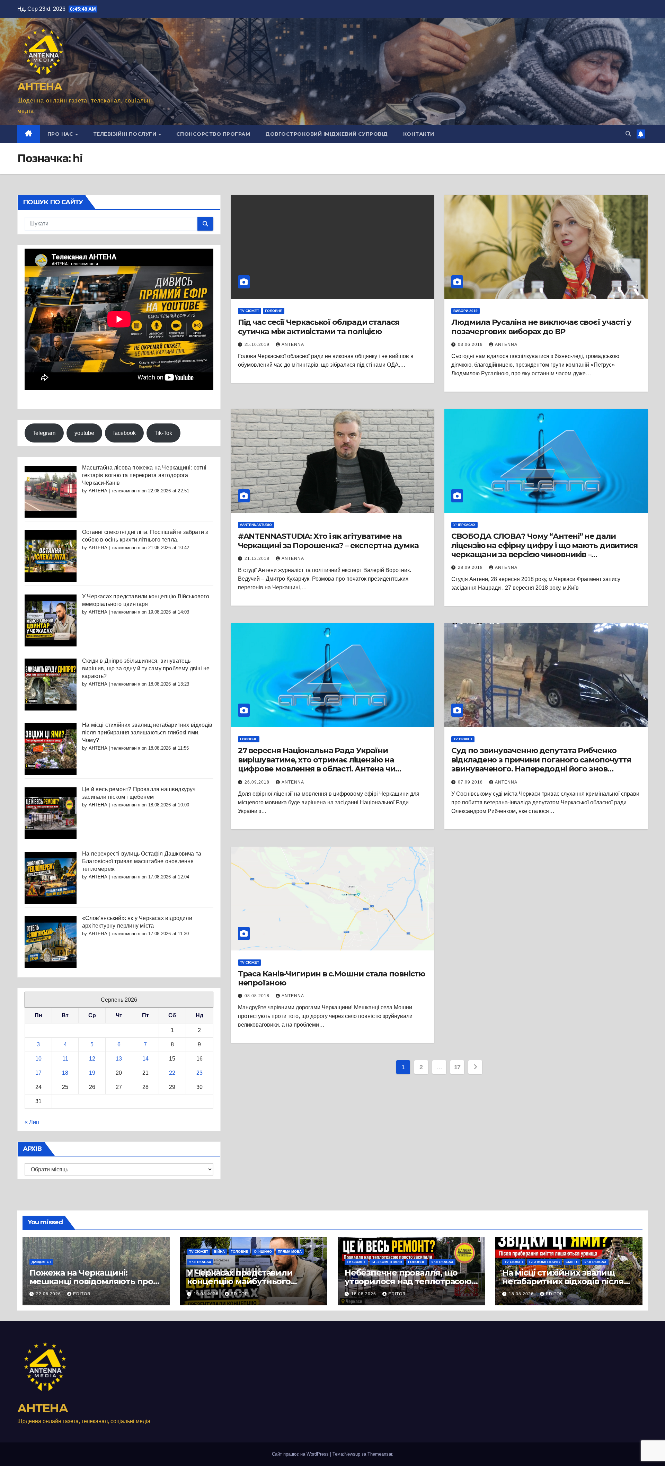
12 (92, 1059)
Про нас (61, 134)
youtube (84, 433)
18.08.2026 (364, 1293)
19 (92, 1073)
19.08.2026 (207, 1293)
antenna (293, 344)
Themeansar (379, 1454)
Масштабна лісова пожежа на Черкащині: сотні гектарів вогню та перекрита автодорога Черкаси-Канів (144, 475)
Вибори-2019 (465, 311)
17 (38, 1073)
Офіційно (263, 1251)
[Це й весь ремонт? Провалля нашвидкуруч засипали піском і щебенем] (51, 813)
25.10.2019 (258, 344)
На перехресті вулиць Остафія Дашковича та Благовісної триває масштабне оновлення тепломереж (141, 861)
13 (119, 1059)
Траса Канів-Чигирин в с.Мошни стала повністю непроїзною (331, 978)
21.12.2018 (258, 558)
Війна (219, 1251)
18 (65, 1073)
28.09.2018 (471, 567)
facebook (124, 433)
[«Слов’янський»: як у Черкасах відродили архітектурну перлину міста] (51, 942)
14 (145, 1059)
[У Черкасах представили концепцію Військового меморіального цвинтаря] (51, 620)
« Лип (32, 1122)
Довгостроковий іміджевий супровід (326, 134)
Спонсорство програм (213, 134)
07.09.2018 (471, 782)
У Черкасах (464, 525)
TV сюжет (249, 311)
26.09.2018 (258, 782)
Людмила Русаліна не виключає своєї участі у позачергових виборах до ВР (541, 327)
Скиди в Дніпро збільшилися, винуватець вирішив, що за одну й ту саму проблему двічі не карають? (146, 668)
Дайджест (41, 1262)
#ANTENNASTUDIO (256, 525)
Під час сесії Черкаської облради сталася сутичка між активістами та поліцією (318, 327)
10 (38, 1059)
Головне (273, 311)
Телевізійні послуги (125, 134)
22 (172, 1073)
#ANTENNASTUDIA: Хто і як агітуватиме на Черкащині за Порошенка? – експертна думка (328, 540)
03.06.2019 (471, 344)
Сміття (572, 1262)
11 (65, 1059)
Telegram (44, 433)
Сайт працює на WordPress (301, 1454)
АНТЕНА (39, 86)
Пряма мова (290, 1251)
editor (82, 1293)
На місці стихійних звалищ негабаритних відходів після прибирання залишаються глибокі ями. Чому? (147, 732)
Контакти (418, 134)
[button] (628, 134)
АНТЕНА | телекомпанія (114, 490)
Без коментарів (387, 1262)
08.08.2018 (258, 995)
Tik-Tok (163, 433)
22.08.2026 (49, 1293)
